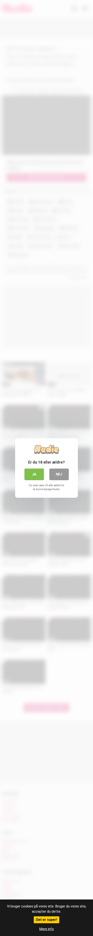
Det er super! (46, 920)
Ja (34, 474)
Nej (59, 474)
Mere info (46, 929)
